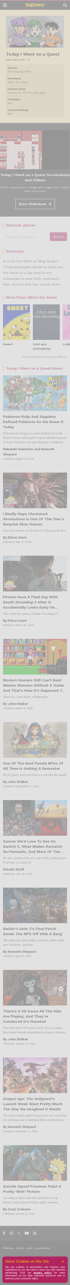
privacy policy (43, 1272)
